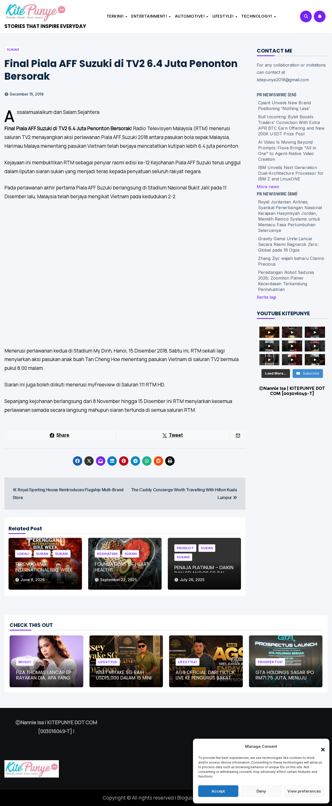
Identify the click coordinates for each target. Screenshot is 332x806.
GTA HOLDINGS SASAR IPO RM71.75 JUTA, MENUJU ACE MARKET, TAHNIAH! (284, 678)
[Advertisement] (125, 270)
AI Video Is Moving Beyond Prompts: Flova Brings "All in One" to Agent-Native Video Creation (287, 151)
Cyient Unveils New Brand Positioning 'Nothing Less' (284, 105)
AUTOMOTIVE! (190, 16)
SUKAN (13, 49)
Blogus (185, 797)
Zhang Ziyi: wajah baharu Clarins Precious (291, 261)
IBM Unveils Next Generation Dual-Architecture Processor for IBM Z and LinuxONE (291, 173)
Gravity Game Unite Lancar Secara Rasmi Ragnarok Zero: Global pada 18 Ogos (288, 244)
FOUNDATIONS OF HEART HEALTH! (122, 567)
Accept (218, 791)
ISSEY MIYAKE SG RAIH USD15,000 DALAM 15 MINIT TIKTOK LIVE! (125, 678)
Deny (261, 791)
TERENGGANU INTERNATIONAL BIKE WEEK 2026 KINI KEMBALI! (43, 569)
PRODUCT (185, 548)
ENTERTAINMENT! (149, 16)
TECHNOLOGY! (257, 16)
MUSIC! (24, 662)
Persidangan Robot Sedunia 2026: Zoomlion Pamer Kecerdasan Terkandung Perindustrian (286, 281)
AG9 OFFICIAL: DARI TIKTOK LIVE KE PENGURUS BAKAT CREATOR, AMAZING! (205, 678)
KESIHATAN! (107, 554)
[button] (320, 746)
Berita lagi (266, 297)
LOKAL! (23, 554)
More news (268, 186)
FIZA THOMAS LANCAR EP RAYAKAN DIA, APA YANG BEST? (43, 678)
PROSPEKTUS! (270, 662)
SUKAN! (61, 554)
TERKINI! (116, 16)
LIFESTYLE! (223, 16)
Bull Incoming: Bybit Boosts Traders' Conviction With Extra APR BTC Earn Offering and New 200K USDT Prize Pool (291, 125)
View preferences (304, 791)
